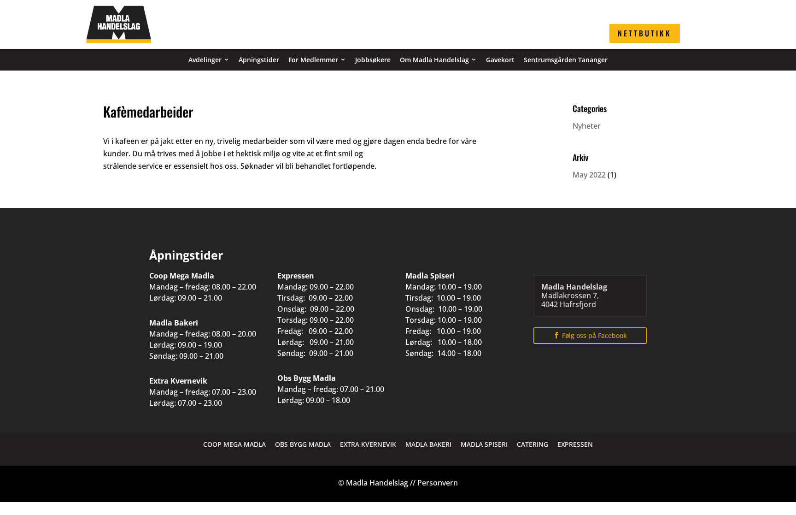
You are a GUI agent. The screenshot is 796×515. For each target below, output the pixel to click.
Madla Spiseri (484, 444)
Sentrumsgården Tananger (566, 59)
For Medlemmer (313, 59)
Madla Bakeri (428, 444)
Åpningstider (259, 59)
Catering (532, 444)
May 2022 (589, 175)
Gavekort (500, 59)
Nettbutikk (645, 33)
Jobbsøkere (373, 59)
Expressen (575, 444)
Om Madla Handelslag (434, 59)
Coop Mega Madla (234, 444)
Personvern (437, 483)
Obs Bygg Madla (303, 444)
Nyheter (587, 126)
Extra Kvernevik (368, 444)
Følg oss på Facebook (594, 335)
